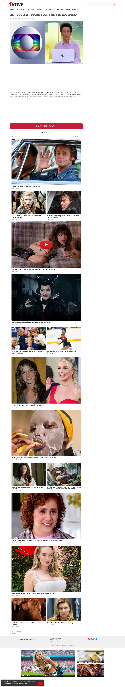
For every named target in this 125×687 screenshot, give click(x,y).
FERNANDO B (32, 18)
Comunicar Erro (45, 132)
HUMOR (68, 9)
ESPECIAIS (75, 9)
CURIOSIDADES (59, 9)
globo (13, 633)
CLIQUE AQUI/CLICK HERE (65, 641)
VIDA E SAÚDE (30, 9)
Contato (21, 639)
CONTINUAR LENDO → (46, 126)
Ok (40, 683)
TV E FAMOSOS (21, 9)
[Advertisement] (46, 80)
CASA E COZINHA (49, 9)
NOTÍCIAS (12, 9)
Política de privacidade (29, 639)
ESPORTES (39, 9)
